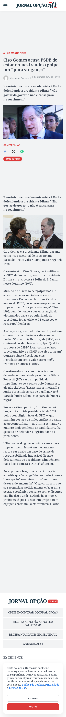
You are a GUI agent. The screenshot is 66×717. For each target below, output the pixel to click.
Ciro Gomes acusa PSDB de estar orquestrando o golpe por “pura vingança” (31, 64)
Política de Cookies (33, 684)
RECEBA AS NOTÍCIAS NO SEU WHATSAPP (33, 623)
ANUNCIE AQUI (33, 644)
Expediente (13, 657)
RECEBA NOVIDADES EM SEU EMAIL (33, 634)
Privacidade (52, 684)
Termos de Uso (17, 687)
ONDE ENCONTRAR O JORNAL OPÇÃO (33, 612)
